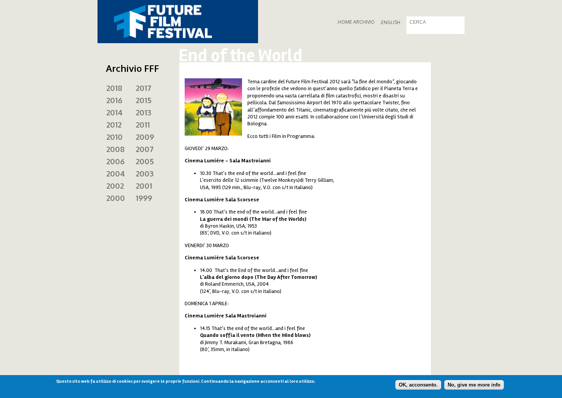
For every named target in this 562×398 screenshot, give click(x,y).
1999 (144, 198)
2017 (143, 88)
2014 (114, 112)
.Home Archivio (356, 22)
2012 (114, 124)
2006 (115, 161)
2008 (115, 149)
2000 (115, 198)
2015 (143, 100)
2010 (114, 137)
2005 (145, 161)
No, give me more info (474, 385)
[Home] (177, 21)
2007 (145, 149)
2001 (144, 186)
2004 (115, 173)
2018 (114, 88)
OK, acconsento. (418, 385)
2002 (115, 186)
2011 (143, 124)
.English (390, 22)
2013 (143, 112)
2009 (145, 137)
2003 (145, 173)
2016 (114, 100)
